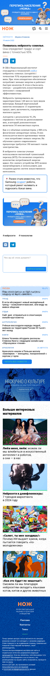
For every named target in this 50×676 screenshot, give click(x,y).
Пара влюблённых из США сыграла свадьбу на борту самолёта (21, 293)
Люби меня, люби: (24, 453)
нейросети (8, 37)
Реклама (25, 620)
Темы (25, 629)
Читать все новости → (17, 361)
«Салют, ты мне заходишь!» (24, 540)
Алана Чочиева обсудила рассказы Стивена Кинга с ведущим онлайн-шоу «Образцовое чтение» (22, 341)
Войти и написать (35, 269)
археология (8, 348)
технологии (26, 235)
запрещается (7, 655)
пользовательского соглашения (15, 667)
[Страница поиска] (40, 28)
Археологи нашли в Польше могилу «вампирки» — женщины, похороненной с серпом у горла (24, 353)
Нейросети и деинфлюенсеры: (23, 497)
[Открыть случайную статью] (34, 28)
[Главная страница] (7, 28)
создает (21, 181)
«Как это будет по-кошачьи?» (24, 585)
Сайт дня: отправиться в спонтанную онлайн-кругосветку (22, 316)
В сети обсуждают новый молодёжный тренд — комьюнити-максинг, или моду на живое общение (24, 304)
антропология (9, 322)
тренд (5, 299)
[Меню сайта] (46, 28)
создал (33, 70)
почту (10, 662)
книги (5, 335)
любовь (6, 288)
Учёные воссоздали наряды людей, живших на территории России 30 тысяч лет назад (23, 328)
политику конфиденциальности (16, 669)
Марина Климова (22, 37)
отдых (5, 312)
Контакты (25, 624)
